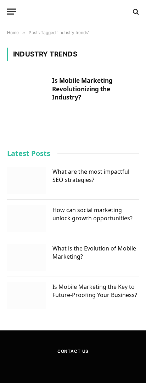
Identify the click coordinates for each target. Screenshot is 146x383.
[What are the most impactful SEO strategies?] (26, 180)
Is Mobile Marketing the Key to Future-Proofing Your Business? (94, 291)
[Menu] (11, 12)
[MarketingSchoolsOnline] (73, 11)
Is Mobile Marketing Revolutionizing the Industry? (82, 88)
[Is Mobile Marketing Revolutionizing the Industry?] (26, 94)
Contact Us (73, 351)
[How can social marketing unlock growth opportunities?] (26, 218)
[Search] (135, 12)
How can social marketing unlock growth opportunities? (92, 214)
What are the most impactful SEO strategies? (90, 176)
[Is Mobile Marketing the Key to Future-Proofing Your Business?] (26, 295)
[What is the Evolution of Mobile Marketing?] (26, 257)
